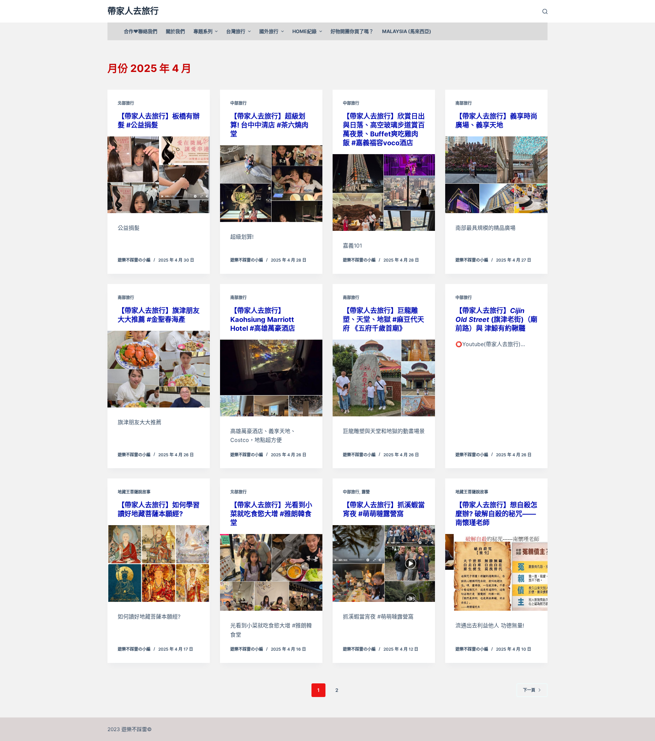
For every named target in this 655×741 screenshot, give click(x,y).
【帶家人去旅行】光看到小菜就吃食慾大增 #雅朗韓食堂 (271, 514)
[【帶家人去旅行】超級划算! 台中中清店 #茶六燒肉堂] (271, 183)
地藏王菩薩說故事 (134, 491)
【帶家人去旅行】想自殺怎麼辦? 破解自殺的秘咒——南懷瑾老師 (496, 514)
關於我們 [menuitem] (175, 31)
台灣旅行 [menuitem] (235, 31)
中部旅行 (238, 103)
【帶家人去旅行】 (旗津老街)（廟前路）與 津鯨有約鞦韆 (496, 319)
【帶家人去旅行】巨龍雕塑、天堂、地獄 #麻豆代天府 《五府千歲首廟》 (383, 319)
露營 (366, 491)
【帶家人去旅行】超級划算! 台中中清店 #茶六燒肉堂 (269, 125)
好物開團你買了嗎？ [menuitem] (352, 31)
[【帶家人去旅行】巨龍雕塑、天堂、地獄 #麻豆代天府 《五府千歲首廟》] (384, 378)
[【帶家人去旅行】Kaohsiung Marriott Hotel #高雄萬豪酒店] (271, 378)
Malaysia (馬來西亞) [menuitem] (406, 31)
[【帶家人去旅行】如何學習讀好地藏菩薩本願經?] (158, 563)
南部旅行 (463, 103)
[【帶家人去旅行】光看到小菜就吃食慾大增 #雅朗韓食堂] (271, 572)
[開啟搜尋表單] (545, 11)
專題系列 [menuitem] (203, 31)
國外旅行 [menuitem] (268, 31)
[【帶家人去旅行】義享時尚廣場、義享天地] (496, 174)
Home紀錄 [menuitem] (304, 31)
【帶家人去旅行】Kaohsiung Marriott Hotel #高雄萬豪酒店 (262, 319)
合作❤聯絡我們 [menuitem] (140, 31)
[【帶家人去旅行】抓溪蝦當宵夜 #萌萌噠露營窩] (384, 563)
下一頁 (529, 690)
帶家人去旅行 (133, 11)
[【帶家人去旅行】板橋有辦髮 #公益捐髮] (158, 174)
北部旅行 (126, 103)
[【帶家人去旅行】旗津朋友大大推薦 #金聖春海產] (158, 369)
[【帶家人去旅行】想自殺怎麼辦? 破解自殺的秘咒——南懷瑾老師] (496, 572)
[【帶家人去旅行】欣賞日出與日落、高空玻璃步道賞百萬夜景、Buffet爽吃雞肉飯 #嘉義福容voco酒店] (384, 192)
